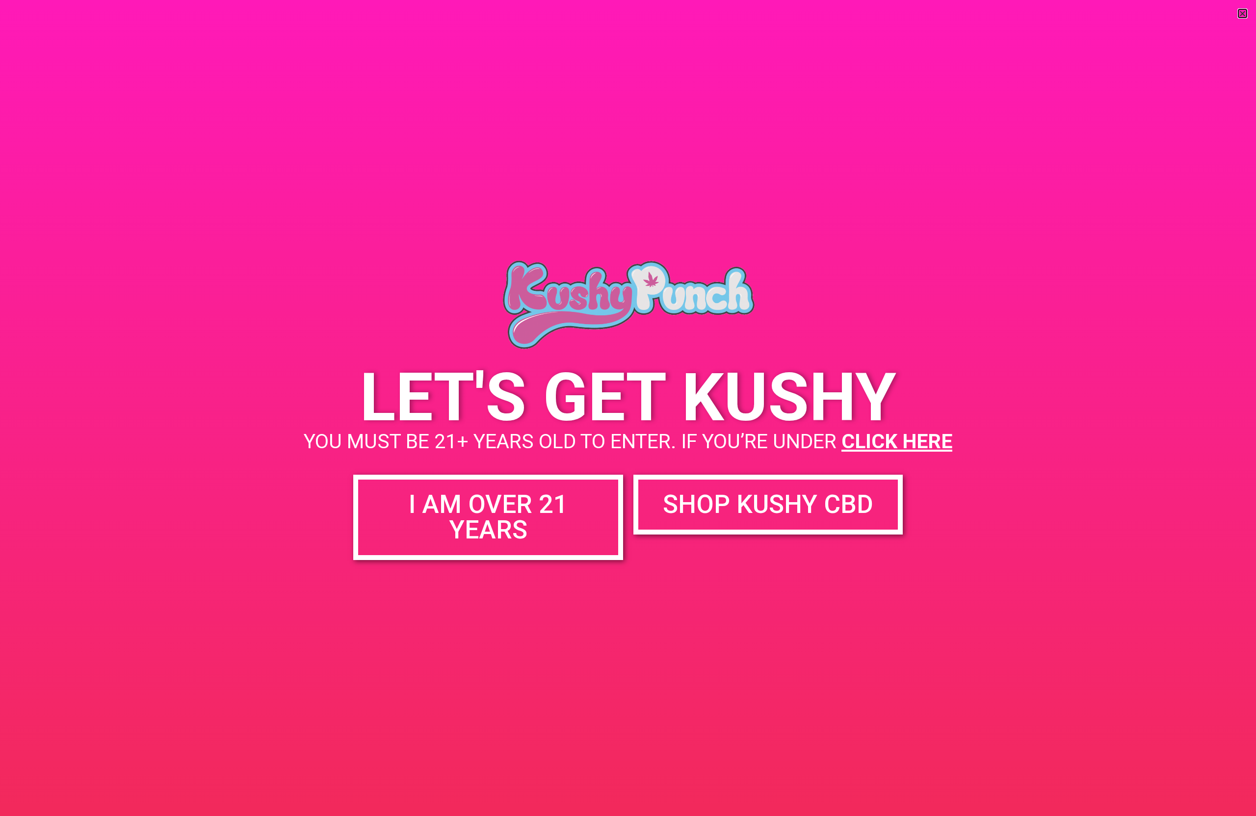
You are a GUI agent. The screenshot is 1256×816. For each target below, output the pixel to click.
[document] (628, 408)
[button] (1242, 13)
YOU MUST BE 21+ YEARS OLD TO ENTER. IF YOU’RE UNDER (628, 441)
